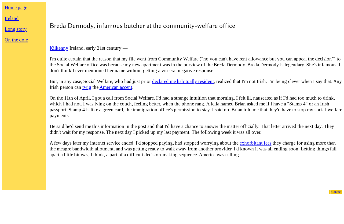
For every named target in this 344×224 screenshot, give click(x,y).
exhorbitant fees (255, 143)
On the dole (16, 40)
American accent (115, 87)
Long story (16, 29)
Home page (16, 7)
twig (86, 87)
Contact (336, 192)
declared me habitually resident (183, 81)
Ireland (12, 18)
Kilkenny (59, 48)
